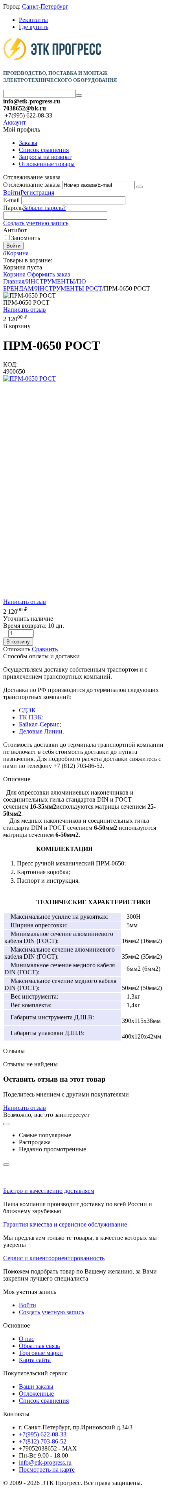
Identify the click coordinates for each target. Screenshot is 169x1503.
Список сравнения (44, 149)
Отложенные (36, 1393)
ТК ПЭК (30, 717)
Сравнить (45, 649)
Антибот (15, 230)
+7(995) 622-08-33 (42, 1434)
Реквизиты (33, 19)
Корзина (14, 274)
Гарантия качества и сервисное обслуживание (65, 1224)
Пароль (13, 207)
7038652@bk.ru (24, 108)
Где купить (33, 26)
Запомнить (25, 238)
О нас (26, 1338)
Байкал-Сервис (39, 724)
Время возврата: (24, 625)
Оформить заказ (48, 274)
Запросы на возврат (45, 157)
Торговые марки (41, 1352)
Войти (11, 192)
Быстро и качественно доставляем (48, 1190)
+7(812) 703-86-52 (42, 1441)
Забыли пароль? (44, 207)
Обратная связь (39, 1345)
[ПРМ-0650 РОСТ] (29, 378)
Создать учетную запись (35, 223)
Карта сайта (35, 1360)
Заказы (28, 142)
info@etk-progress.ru (31, 101)
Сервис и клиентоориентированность (54, 1258)
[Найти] (79, 95)
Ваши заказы (36, 1386)
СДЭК (27, 710)
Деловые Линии (40, 731)
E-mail (11, 200)
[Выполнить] (139, 187)
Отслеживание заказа (32, 184)
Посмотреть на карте (47, 1469)
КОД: (10, 364)
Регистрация (37, 192)
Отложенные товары (47, 164)
